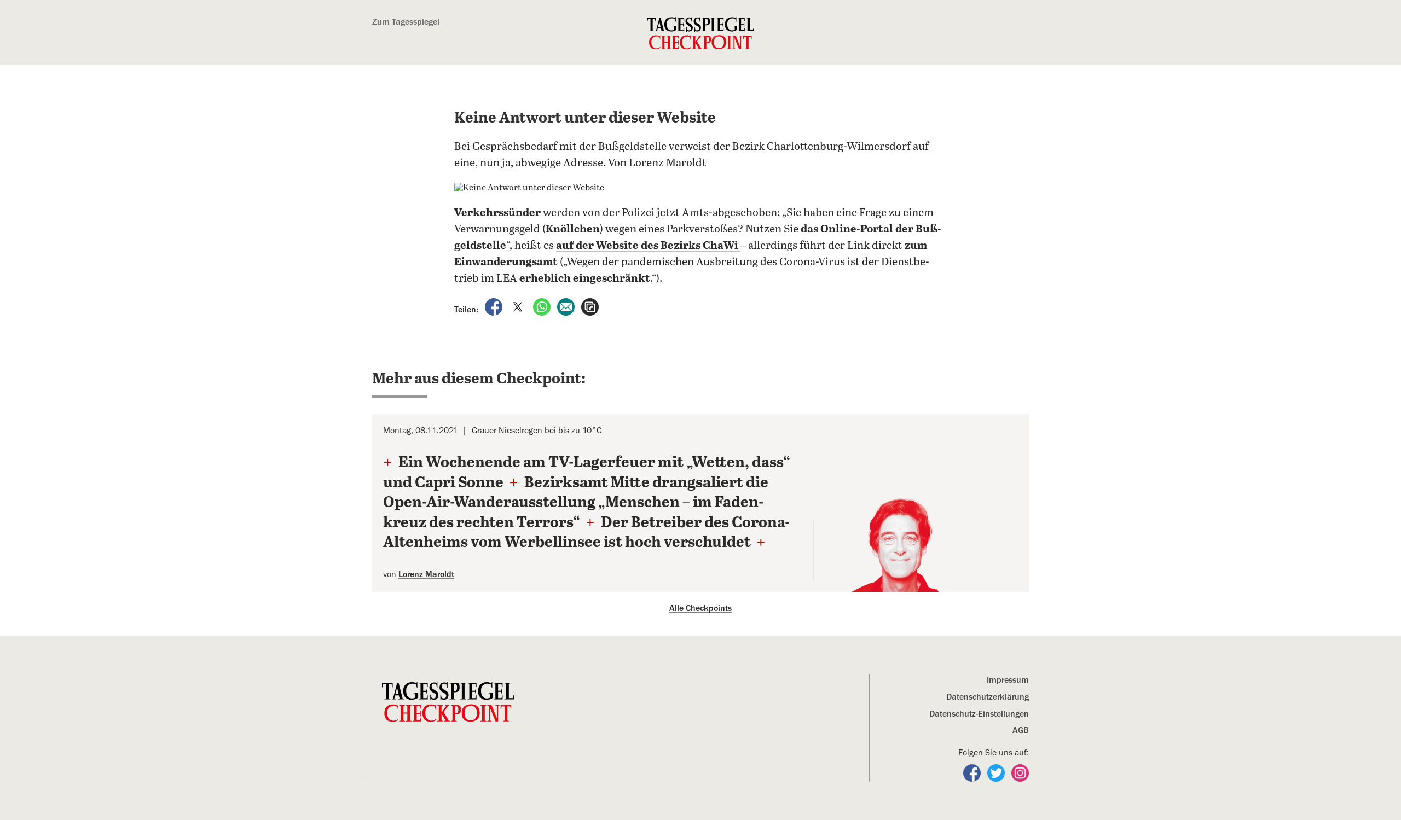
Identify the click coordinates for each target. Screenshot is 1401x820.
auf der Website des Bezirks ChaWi (648, 246)
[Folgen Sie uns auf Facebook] (973, 772)
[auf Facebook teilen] (495, 306)
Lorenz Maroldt (426, 574)
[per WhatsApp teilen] (543, 306)
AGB (1020, 730)
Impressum (1008, 680)
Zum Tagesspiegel (405, 22)
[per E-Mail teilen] (567, 306)
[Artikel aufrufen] (590, 306)
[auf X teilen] (519, 306)
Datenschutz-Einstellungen (979, 713)
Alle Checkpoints (700, 608)
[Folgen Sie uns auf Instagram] (1020, 772)
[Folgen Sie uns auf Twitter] (997, 772)
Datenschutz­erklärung (987, 697)
